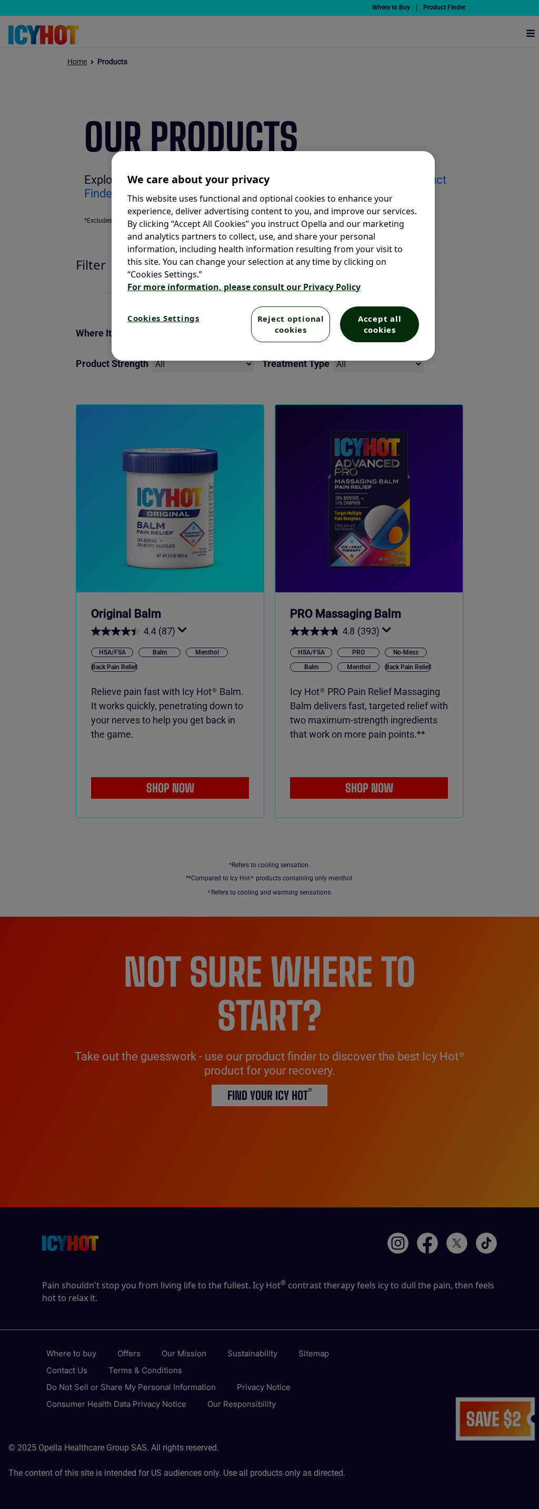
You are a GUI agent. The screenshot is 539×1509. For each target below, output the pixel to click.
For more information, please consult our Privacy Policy (244, 287)
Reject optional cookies (290, 324)
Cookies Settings (163, 318)
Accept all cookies (380, 324)
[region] (273, 256)
